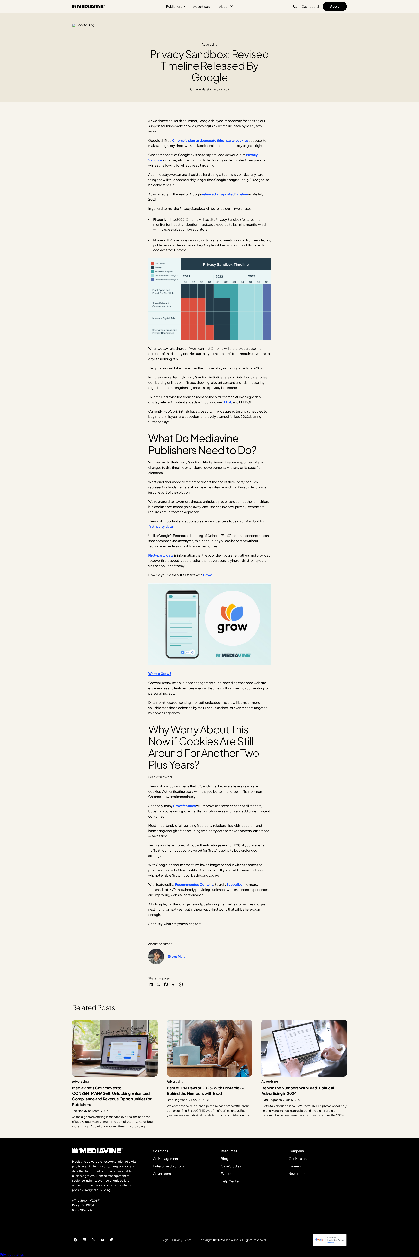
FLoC (228, 402)
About (224, 6)
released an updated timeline (225, 194)
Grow (207, 575)
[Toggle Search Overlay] (295, 6)
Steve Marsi (177, 956)
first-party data (160, 526)
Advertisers (202, 6)
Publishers (174, 6)
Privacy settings (12, 1254)
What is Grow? (159, 673)
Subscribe (234, 884)
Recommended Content (194, 884)
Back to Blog (85, 25)
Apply (334, 6)
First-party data (161, 555)
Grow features (184, 806)
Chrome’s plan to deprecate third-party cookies (210, 140)
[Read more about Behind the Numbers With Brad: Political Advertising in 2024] (304, 1074)
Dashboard (310, 6)
